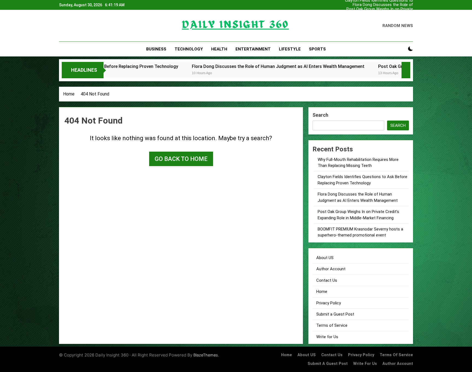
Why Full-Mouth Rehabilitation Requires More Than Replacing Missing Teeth (378, 13)
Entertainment (253, 49)
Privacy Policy (328, 303)
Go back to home (181, 158)
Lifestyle (290, 49)
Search (320, 115)
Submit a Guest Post (335, 314)
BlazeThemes (205, 355)
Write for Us (327, 336)
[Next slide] (410, 3)
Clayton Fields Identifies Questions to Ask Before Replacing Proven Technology (379, 18)
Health (219, 49)
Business (156, 49)
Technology (189, 49)
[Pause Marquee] (406, 70)
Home (321, 291)
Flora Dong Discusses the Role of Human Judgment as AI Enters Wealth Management (378, 5)
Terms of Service (331, 325)
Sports (317, 49)
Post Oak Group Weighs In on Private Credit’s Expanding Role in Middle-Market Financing (379, 9)
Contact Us (326, 280)
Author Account (331, 268)
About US (325, 257)
